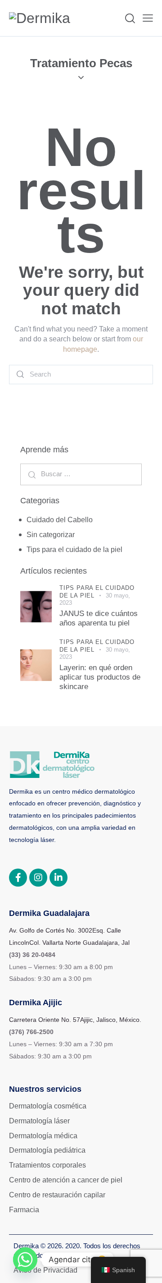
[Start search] (20, 374)
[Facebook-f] (18, 878)
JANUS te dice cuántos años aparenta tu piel (98, 618)
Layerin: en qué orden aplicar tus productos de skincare (99, 677)
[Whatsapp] (25, 1259)
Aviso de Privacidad (45, 1270)
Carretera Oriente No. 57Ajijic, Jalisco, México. (75, 1019)
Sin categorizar (51, 534)
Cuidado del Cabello (60, 520)
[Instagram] (38, 878)
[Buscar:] (81, 474)
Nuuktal (98, 1255)
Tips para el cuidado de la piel (74, 549)
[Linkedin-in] (59, 878)
